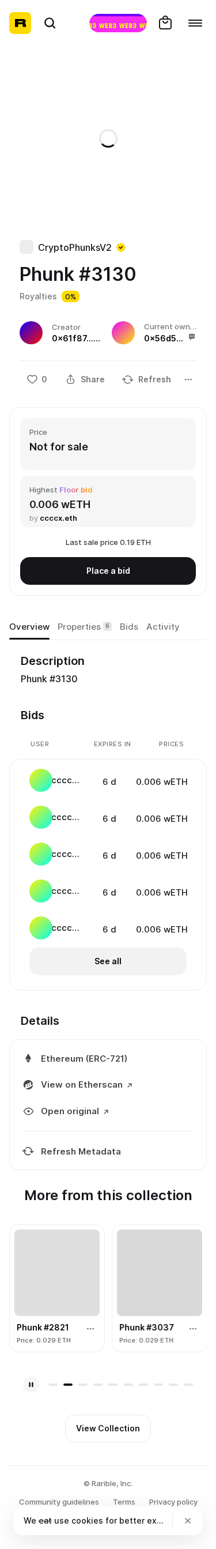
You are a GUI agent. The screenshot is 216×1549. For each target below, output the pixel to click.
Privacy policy (173, 1501)
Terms (124, 1501)
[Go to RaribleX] (118, 23)
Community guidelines (59, 1501)
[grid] (108, 855)
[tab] (29, 627)
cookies (87, 1520)
